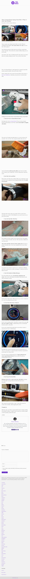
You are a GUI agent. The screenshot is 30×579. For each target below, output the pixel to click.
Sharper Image (4, 550)
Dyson (2, 501)
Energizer (3, 505)
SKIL (2, 552)
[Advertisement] (15, 11)
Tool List (3, 560)
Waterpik (3, 564)
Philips (2, 542)
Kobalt (2, 526)
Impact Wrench (4, 519)
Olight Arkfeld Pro (4, 537)
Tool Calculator (4, 557)
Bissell (2, 493)
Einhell (3, 504)
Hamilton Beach (4, 511)
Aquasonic (3, 488)
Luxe (2, 527)
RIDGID (3, 548)
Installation (3, 520)
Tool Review (3, 561)
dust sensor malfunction (6, 74)
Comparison (3, 497)
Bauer (2, 492)
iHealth (3, 518)
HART (2, 512)
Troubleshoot (3, 563)
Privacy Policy (4, 572)
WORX (3, 565)
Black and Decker (4, 494)
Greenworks (3, 509)
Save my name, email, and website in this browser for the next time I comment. (14, 469)
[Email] (16, 429)
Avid (2, 489)
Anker (2, 485)
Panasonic (3, 541)
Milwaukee (3, 534)
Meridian (3, 531)
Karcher (3, 523)
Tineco (4, 445)
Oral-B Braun (3, 538)
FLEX (2, 507)
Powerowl (3, 545)
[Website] (18, 429)
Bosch (2, 496)
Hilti (2, 515)
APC (2, 486)
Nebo (2, 535)
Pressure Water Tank (4, 546)
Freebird (3, 508)
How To (3, 516)
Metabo (3, 533)
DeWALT (3, 500)
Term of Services (4, 574)
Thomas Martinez (13, 22)
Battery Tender (4, 490)
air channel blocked (13, 121)
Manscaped (3, 530)
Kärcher (3, 522)
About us (3, 570)
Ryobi (2, 549)
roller (9, 379)
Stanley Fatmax (4, 553)
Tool (2, 556)
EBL (2, 503)
